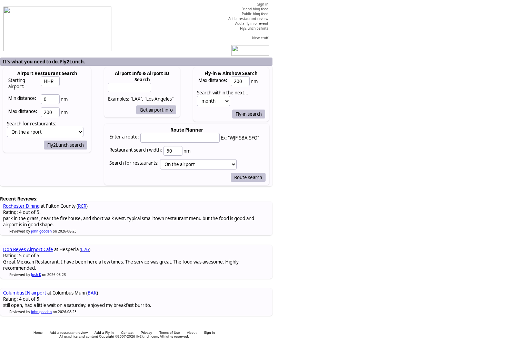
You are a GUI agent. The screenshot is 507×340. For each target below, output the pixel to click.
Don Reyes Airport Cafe (28, 249)
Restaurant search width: (135, 150)
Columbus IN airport (24, 293)
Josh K (36, 274)
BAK (92, 293)
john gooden (41, 231)
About (192, 332)
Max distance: (22, 111)
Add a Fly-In (104, 332)
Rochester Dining (21, 206)
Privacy (146, 332)
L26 (85, 249)
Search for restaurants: (134, 163)
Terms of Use (169, 332)
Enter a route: (124, 137)
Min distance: (22, 98)
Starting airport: (16, 83)
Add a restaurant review (69, 332)
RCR (82, 206)
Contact (127, 332)
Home (38, 332)
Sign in (209, 332)
